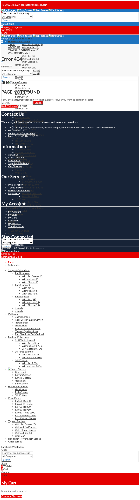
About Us (13, 154)
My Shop (12, 214)
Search (6, 20)
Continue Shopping (11, 496)
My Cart (12, 217)
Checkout (13, 220)
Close (19, 256)
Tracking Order (16, 226)
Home (4, 66)
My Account (14, 211)
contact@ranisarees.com (21, 133)
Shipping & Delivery (18, 163)
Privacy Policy (15, 184)
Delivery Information (19, 190)
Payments (13, 193)
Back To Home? (9, 106)
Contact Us (14, 160)
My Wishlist (14, 223)
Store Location (16, 157)
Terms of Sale (15, 187)
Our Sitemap (15, 166)
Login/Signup (8, 256)
